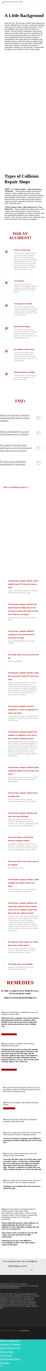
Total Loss (6, 1355)
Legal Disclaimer (24, 1330)
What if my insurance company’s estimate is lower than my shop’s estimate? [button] (15, 418)
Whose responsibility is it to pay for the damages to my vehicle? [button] (14, 432)
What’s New (7, 1351)
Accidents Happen (10, 1344)
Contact (4, 1362)
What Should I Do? (10, 1348)
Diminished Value (10, 1359)
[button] (9, 1034)
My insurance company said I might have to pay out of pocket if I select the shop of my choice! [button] (16, 448)
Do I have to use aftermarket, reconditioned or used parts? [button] (13, 462)
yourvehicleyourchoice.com (10, 1286)
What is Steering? (10, 1340)
